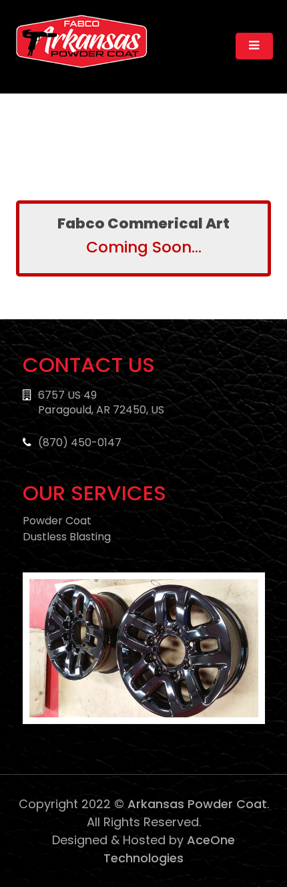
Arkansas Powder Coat (197, 803)
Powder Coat (57, 520)
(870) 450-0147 (79, 442)
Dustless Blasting (67, 536)
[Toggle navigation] (254, 46)
